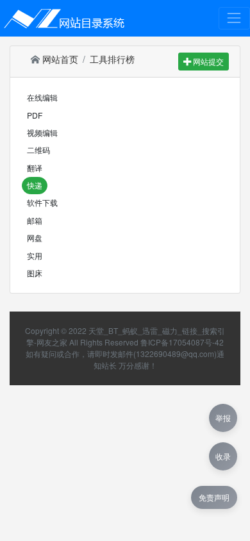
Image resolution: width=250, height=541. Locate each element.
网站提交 (207, 61)
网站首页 (59, 59)
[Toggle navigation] (234, 18)
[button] (42, 97)
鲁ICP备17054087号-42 (182, 342)
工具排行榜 (112, 59)
